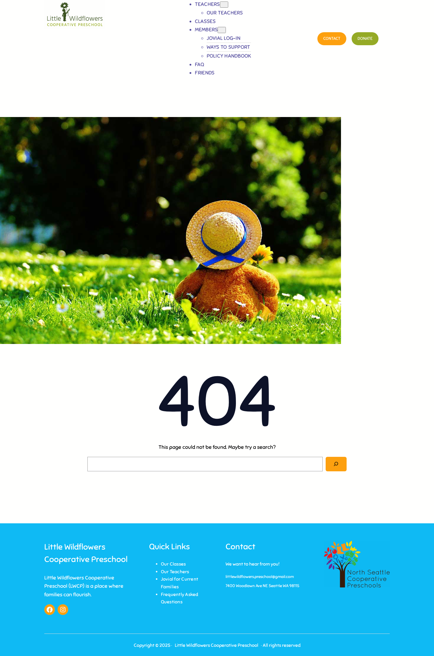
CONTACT (331, 38)
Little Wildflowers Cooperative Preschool (216, 645)
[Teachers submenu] (224, 4)
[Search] (336, 464)
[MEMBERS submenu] (222, 30)
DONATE (365, 38)
